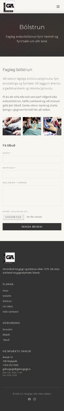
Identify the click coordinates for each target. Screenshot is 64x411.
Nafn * (7, 153)
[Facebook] (29, 399)
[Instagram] (34, 399)
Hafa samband (10, 311)
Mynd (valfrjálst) (15, 211)
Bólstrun (7, 301)
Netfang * (9, 168)
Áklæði (6, 334)
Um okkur (8, 306)
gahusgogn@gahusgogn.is (17, 369)
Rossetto (7, 329)
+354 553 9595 (11, 365)
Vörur (5, 290)
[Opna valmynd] (58, 6)
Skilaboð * (15, 182)
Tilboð (6, 339)
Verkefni (7, 295)
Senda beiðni (32, 226)
